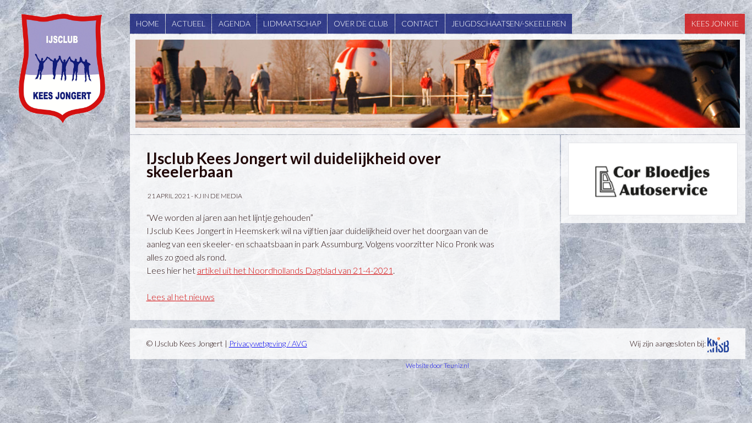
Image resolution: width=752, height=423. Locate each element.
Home (147, 23)
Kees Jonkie (715, 23)
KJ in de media (218, 196)
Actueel (188, 23)
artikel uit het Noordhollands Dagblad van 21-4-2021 (295, 270)
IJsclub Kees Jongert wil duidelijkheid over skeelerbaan (293, 165)
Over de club (361, 23)
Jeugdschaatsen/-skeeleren (508, 23)
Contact (420, 23)
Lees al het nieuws (180, 296)
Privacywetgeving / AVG (268, 343)
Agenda (234, 23)
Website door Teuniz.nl (437, 365)
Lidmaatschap (292, 23)
